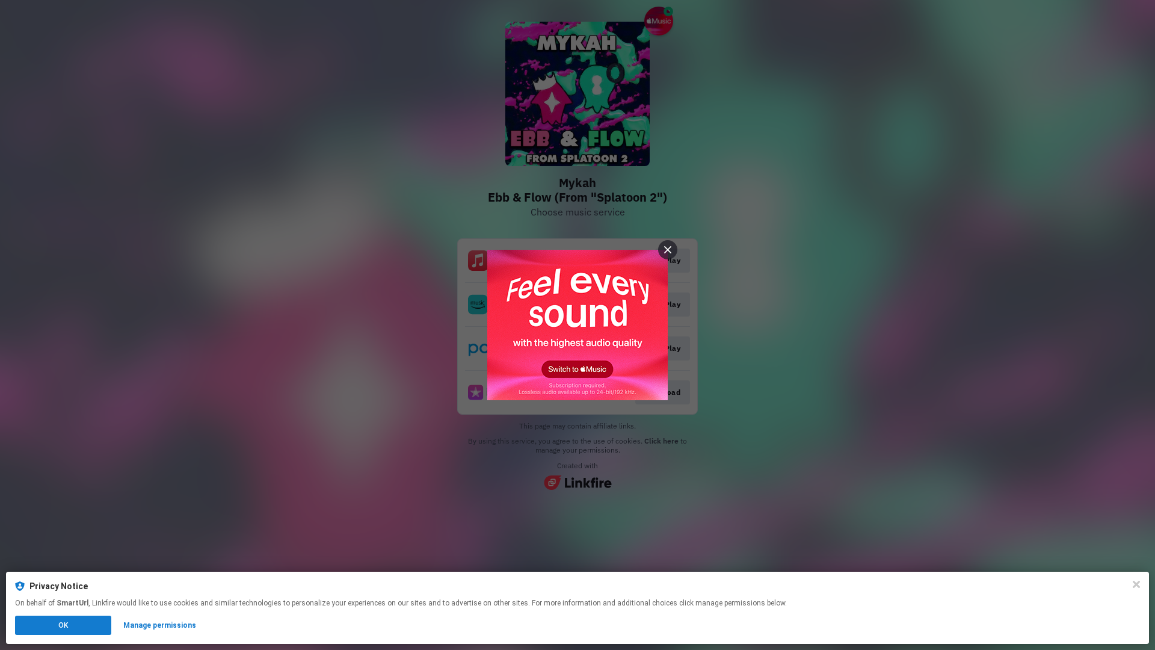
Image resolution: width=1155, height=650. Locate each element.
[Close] (1136, 584)
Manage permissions (159, 625)
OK (63, 625)
